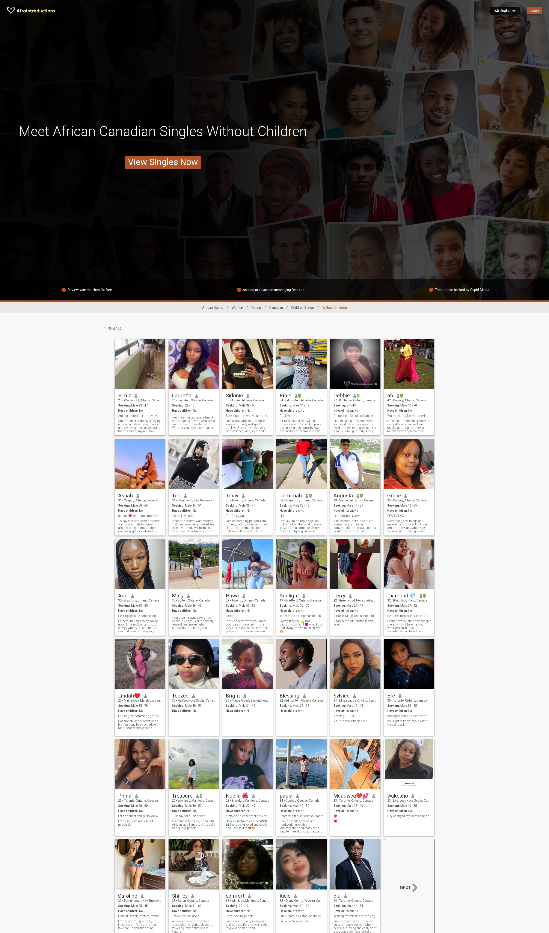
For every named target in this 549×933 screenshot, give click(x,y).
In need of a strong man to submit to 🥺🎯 (301, 616)
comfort (235, 896)
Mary (178, 596)
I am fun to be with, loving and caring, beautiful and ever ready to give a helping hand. (246, 925)
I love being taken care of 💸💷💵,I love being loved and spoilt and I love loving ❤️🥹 (246, 824)
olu (337, 896)
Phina (124, 796)
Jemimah (291, 496)
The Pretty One (235, 516)
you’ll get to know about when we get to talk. (407, 722)
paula (286, 796)
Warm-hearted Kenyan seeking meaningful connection (409, 415)
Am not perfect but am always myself (140, 415)
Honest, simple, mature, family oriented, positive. (140, 916)
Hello (283, 516)
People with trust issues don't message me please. (409, 616)
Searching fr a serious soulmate (301, 816)
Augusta (343, 496)
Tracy (232, 496)
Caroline (127, 896)
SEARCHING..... (397, 516)
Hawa (232, 596)
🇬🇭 (335, 821)
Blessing (289, 696)
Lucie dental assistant (294, 921)
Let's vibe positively (346, 516)
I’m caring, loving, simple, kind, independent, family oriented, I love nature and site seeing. (138, 925)
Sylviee (341, 696)
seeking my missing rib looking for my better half (355, 916)
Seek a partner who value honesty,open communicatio (247, 415)
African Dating (212, 308)
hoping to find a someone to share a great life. (409, 716)
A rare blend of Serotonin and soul (353, 622)
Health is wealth (182, 516)
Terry (339, 596)
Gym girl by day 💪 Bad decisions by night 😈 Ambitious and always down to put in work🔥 (301, 626)
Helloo (230, 616)
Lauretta (182, 396)
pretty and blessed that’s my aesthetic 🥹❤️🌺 (247, 816)
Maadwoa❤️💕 (351, 796)
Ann (123, 596)
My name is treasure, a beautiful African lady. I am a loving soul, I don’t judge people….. (193, 824)
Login (534, 11)
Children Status (302, 308)
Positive (285, 415)
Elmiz (124, 396)
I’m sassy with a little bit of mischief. (135, 822)
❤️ (335, 816)
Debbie (341, 396)
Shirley (180, 896)
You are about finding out (350, 721)
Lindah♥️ (129, 696)
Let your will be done (185, 916)
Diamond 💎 (401, 596)
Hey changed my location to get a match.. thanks (409, 816)
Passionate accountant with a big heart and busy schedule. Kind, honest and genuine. (138, 724)
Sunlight (289, 596)
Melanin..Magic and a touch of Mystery (355, 616)
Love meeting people (239, 916)
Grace (394, 496)
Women (237, 308)
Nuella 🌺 (237, 796)
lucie (285, 896)
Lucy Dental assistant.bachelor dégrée (301, 916)
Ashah (125, 496)
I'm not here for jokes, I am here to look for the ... (355, 415)
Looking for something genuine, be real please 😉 (140, 716)
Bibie (285, 396)
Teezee (180, 696)
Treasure (182, 796)
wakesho (397, 796)
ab (390, 396)
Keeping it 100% (343, 716)
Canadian (276, 308)
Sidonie (234, 396)
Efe (391, 696)
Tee (176, 496)
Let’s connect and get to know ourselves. (140, 816)
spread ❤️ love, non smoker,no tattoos (140, 516)
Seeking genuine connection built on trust (140, 616)
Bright (233, 696)
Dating (256, 308)
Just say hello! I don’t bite (188, 816)
